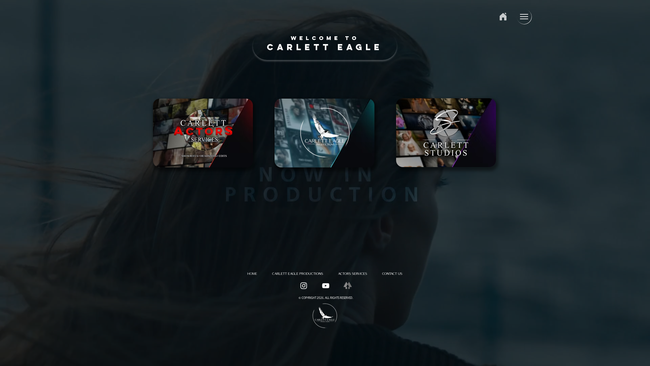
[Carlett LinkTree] (347, 285)
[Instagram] (303, 285)
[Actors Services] (446, 132)
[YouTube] (325, 285)
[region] (325, 46)
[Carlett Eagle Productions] (203, 134)
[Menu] (524, 16)
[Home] (503, 16)
